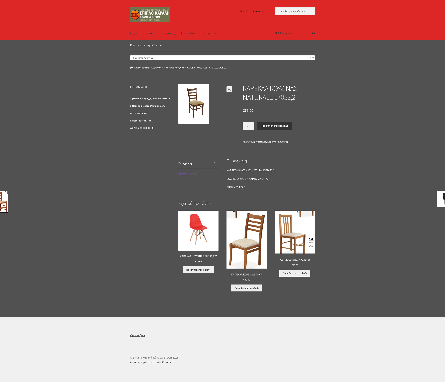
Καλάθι (243, 11)
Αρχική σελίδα (141, 67)
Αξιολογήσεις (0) (188, 173)
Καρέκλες (156, 67)
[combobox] (222, 57)
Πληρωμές (168, 33)
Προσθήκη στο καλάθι (274, 125)
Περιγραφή (185, 163)
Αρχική (134, 33)
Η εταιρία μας (209, 33)
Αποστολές (188, 33)
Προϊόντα (150, 33)
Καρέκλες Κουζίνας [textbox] (221, 57)
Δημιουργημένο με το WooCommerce (152, 362)
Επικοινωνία (258, 11)
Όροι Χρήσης (137, 335)
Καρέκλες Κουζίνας (174, 67)
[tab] (198, 163)
